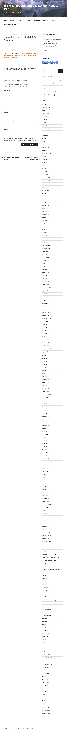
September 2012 (46, 431)
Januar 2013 (45, 419)
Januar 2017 (45, 306)
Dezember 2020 (46, 245)
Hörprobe (44, 597)
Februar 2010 (45, 526)
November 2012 (46, 425)
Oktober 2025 (45, 110)
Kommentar (8, 90)
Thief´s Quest (45, 682)
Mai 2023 (44, 162)
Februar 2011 (45, 489)
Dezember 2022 (46, 178)
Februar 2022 (45, 205)
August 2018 (45, 291)
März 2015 (44, 367)
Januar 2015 (45, 373)
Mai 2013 (44, 407)
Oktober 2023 (45, 150)
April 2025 (44, 123)
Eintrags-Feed (45, 707)
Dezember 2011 (46, 459)
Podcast (44, 639)
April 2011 (44, 483)
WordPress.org (46, 713)
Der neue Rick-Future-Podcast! (50, 84)
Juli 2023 (44, 156)
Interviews (44, 603)
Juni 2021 (44, 226)
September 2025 (46, 113)
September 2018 (46, 288)
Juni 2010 (44, 514)
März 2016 (44, 330)
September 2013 (46, 394)
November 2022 (46, 181)
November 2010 (46, 498)
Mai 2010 (44, 517)
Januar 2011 (45, 492)
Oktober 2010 (45, 501)
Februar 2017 (45, 303)
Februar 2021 (45, 239)
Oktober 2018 (45, 284)
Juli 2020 (44, 260)
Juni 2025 (44, 120)
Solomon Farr (45, 667)
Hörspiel (9, 69)
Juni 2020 (44, 263)
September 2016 (46, 318)
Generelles (44, 584)
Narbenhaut (10, 66)
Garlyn (43, 581)
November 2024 (46, 132)
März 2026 (45, 104)
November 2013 (46, 388)
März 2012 (44, 449)
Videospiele (45, 691)
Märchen (44, 627)
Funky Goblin (45, 578)
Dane (5, 20)
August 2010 (45, 507)
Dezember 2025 (46, 107)
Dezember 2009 (46, 532)
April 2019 (44, 275)
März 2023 (45, 168)
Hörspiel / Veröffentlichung (49, 600)
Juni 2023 (44, 159)
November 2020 (46, 248)
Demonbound (45, 563)
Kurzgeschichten (46, 615)
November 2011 (46, 462)
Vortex (43, 694)
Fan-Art (44, 575)
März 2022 (44, 202)
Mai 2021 (44, 229)
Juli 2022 (44, 193)
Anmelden (44, 704)
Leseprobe (44, 618)
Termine (44, 676)
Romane (12, 20)
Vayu (43, 688)
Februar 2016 (45, 333)
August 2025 (45, 116)
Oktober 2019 (45, 272)
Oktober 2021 (45, 217)
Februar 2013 (45, 416)
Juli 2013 (44, 401)
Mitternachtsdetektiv (47, 630)
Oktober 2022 (45, 184)
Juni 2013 (44, 404)
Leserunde (44, 621)
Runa (43, 661)
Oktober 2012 (45, 428)
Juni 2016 (44, 324)
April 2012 (44, 446)
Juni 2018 (44, 294)
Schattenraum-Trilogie (47, 664)
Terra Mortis (45, 679)
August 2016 (45, 321)
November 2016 (46, 312)
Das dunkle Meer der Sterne (49, 554)
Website (6, 129)
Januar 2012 (45, 456)
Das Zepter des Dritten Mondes (50, 560)
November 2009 (46, 535)
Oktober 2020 (45, 251)
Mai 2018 (44, 297)
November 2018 (46, 281)
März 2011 (44, 486)
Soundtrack (45, 670)
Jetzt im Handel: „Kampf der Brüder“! (51, 81)
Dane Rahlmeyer (21, 34)
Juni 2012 (44, 440)
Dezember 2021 (46, 211)
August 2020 (45, 257)
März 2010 (45, 523)
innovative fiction (19, 69)
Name (6, 112)
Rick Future (45, 652)
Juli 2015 (44, 355)
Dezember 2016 (46, 309)
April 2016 (44, 327)
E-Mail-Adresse (9, 121)
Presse (43, 645)
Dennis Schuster (23, 68)
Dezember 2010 (46, 495)
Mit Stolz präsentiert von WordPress (25, 728)
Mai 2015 (44, 361)
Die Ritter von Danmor (47, 572)
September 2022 (46, 187)
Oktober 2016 (45, 315)
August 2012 (45, 434)
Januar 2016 (45, 336)
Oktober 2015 (45, 346)
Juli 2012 (44, 437)
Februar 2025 (45, 129)
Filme (28, 20)
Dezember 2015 (46, 339)
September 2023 (46, 153)
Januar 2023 (45, 175)
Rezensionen (45, 648)
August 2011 (45, 471)
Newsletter (37, 20)
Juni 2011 (44, 477)
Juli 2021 (44, 223)
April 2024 (44, 141)
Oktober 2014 (45, 382)
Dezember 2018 (46, 278)
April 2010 (44, 520)
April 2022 (44, 199)
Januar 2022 (45, 208)
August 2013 (45, 397)
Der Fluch (44, 566)
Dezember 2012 (46, 422)
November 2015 (46, 342)
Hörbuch (44, 593)
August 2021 (45, 220)
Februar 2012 (45, 452)
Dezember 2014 (46, 376)
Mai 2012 (44, 443)
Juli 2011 (44, 474)
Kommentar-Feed (46, 710)
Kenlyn (43, 612)
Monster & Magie (46, 633)
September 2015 (46, 349)
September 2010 (46, 504)
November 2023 (46, 147)
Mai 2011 (44, 480)
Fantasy (32, 68)
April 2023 (44, 165)
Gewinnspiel (45, 587)
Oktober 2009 (45, 538)
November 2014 (46, 379)
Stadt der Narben (46, 673)
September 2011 (46, 468)
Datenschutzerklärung (10, 24)
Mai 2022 (44, 196)
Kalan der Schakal (46, 609)
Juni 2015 (44, 358)
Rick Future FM (46, 655)
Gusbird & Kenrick (46, 590)
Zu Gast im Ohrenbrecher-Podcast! (51, 92)
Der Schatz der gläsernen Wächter (51, 569)
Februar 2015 (45, 370)
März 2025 (45, 126)
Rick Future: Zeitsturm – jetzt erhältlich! (52, 95)
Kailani (43, 606)
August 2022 (45, 190)
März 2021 (44, 236)
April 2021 (44, 233)
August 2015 (45, 352)
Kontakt (45, 20)
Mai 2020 (44, 266)
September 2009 (46, 541)
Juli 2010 (44, 511)
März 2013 (44, 413)
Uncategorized (45, 685)
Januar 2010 (45, 529)
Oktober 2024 (45, 135)
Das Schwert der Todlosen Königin (50, 557)
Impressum (53, 20)
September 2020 (46, 254)
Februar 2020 (45, 269)
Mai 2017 (44, 300)
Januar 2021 (45, 242)
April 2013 (44, 410)
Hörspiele (20, 20)
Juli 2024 (44, 138)
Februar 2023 (45, 171)
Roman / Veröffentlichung (48, 658)
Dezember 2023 (46, 144)
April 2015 (44, 364)
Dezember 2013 (46, 385)
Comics (44, 551)
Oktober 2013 (45, 391)
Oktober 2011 (45, 465)
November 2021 (46, 214)
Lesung (44, 624)
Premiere (44, 642)
